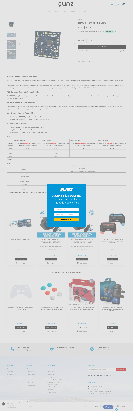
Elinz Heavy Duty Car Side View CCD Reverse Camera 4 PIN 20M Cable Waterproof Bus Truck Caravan (82, 241)
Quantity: (81, 40)
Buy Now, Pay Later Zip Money (56, 379)
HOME (49, 11)
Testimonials (30, 377)
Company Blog (31, 371)
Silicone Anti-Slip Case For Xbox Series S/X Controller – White (20, 308)
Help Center (30, 379)
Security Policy (51, 377)
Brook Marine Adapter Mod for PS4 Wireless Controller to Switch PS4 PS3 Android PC (113, 309)
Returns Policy (51, 374)
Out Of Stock (82, 327)
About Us (29, 369)
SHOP (57, 11)
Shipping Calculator (86, 61)
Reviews (81, 66)
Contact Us (30, 382)
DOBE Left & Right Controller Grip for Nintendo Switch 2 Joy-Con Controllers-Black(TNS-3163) (112, 241)
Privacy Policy (51, 371)
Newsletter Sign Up (32, 385)
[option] (47, 46)
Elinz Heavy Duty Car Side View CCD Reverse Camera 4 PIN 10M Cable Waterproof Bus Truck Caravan (51, 241)
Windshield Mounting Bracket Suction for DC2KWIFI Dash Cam (15, 403)
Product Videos (31, 374)
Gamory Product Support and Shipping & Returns (55, 383)
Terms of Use (51, 369)
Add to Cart (102, 46)
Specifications (84, 57)
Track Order (10, 371)
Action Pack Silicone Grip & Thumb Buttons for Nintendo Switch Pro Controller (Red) (82, 308)
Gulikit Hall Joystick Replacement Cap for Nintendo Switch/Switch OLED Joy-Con (51, 308)
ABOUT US (82, 11)
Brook (80, 19)
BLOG (73, 11)
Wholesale (50, 389)
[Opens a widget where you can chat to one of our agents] (108, 407)
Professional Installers (53, 387)
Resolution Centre (11, 374)
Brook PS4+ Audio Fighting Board (20, 239)
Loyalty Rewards (52, 392)
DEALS (65, 11)
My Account (10, 369)
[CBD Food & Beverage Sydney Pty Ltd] (66, 4)
